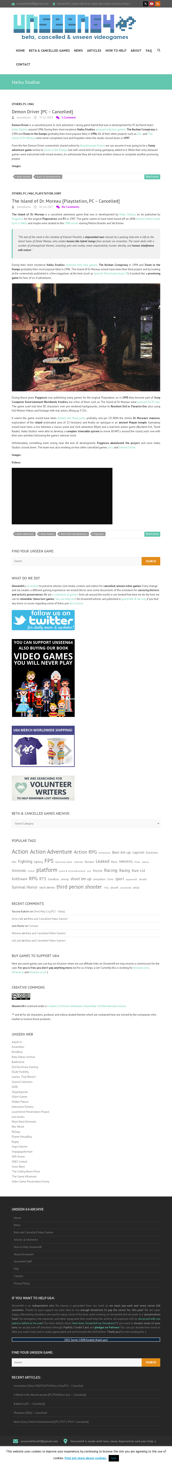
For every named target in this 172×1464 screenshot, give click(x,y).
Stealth (143, 879)
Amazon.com (141, 968)
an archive (33, 586)
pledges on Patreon (107, 1327)
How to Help (116, 50)
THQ (106, 887)
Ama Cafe (17, 919)
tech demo (47, 887)
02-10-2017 (46, 207)
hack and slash (63, 861)
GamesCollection (22, 1082)
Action (20, 851)
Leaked (102, 861)
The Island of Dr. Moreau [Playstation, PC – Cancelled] (66, 201)
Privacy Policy (22, 1283)
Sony (57, 193)
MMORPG (126, 861)
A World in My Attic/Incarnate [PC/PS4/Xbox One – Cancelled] (50, 1395)
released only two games (110, 129)
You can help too (65, 599)
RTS (42, 878)
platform (46, 869)
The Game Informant (24, 1176)
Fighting (25, 861)
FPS (49, 861)
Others (17, 104)
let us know (76, 603)
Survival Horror (25, 887)
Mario (114, 861)
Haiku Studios (20, 129)
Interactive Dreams (23, 1107)
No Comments (70, 207)
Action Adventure (25, 534)
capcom (138, 852)
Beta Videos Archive (23, 1057)
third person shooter (79, 886)
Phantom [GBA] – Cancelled (30, 1413)
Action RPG (85, 852)
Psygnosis (17, 219)
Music (137, 862)
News (78, 50)
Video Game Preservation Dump (30, 1181)
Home (20, 50)
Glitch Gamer (19, 1097)
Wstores (16, 933)
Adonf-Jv (17, 1042)
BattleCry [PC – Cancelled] (29, 1404)
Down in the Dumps (55, 150)
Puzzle (97, 870)
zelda (136, 887)
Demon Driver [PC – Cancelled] (42, 111)
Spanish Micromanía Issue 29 (111, 273)
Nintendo (19, 870)
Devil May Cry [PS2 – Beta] (49, 911)
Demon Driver (127, 447)
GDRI (15, 1087)
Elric (139, 134)
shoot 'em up (80, 878)
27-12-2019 (46, 117)
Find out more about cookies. (86, 1458)
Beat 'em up (121, 852)
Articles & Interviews (26, 1239)
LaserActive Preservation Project (30, 1112)
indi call (16, 940)
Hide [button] (113, 1458)
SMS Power (18, 1156)
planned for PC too (148, 402)
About (136, 50)
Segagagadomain (22, 1151)
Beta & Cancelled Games (49, 50)
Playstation (44, 193)
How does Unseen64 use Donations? (94, 1323)
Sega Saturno (19, 1146)
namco (145, 861)
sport (119, 878)
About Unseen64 (23, 1254)
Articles (94, 50)
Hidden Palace (20, 1102)
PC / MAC (28, 104)
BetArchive (18, 1062)
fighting (38, 862)
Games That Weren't (24, 1077)
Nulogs (16, 1131)
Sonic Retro (18, 1166)
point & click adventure (48, 176)
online (31, 871)
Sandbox (53, 879)
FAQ (149, 50)
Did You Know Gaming (25, 1067)
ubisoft (114, 887)
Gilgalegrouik (20, 1092)
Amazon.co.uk (37, 972)
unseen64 (125, 887)
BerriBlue (17, 1052)
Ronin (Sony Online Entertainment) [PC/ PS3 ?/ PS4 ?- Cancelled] (51, 1422)
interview (78, 862)
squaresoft (131, 879)
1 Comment (68, 117)
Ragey (15, 1142)
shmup (65, 879)
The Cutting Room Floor (26, 1171)
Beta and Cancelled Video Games (33, 1232)
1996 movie (71, 223)
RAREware (19, 879)
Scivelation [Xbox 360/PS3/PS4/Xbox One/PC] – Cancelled (48, 1386)
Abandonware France (92, 145)
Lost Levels (18, 1117)
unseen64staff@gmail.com (32, 3)
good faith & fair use (133, 599)
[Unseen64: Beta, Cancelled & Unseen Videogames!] (75, 27)
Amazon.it (18, 972)
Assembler (18, 1047)
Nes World (18, 1126)
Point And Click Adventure (74, 534)
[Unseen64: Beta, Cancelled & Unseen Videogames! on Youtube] (151, 3)
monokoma (23, 117)
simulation (99, 879)
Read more (152, 176)
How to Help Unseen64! (28, 1247)
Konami (89, 862)
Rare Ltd (138, 870)
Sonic (110, 879)
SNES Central (19, 1161)
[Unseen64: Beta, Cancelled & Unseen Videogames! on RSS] (157, 3)
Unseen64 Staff (23, 1261)
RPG (33, 878)
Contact (23, 64)
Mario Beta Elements (24, 1121)
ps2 (89, 870)
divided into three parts (71, 418)
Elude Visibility (20, 1072)
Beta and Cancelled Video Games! (48, 919)
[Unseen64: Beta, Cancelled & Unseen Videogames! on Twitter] (145, 3)
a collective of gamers (65, 594)
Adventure (104, 852)
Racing (110, 870)
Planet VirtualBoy (22, 1137)
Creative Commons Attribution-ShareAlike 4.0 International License (86, 1006)
